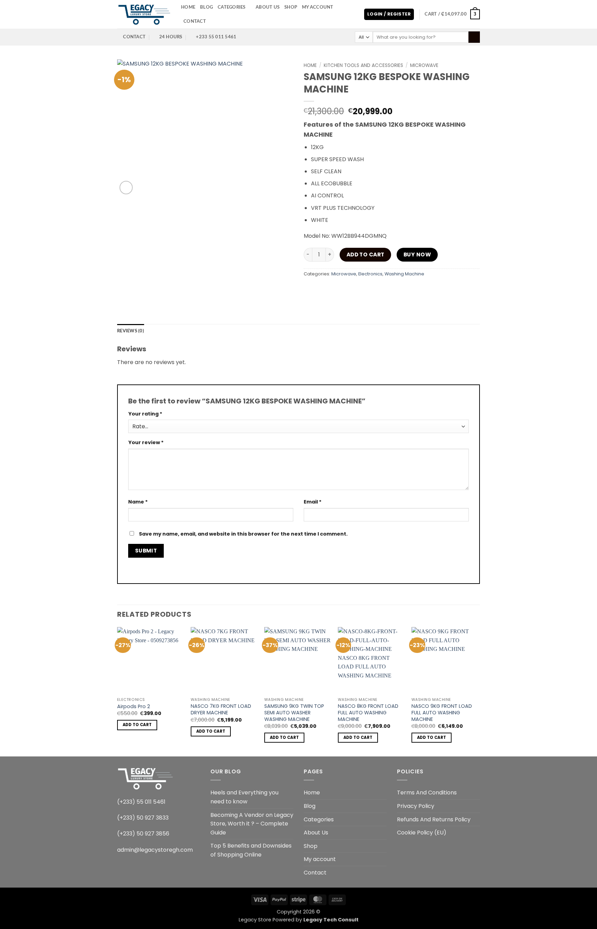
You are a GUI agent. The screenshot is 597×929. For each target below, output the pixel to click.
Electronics (370, 274)
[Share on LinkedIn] (372, 289)
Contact (194, 21)
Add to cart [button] (137, 724)
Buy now (417, 254)
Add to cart (366, 254)
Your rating (145, 413)
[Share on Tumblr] (384, 289)
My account (317, 7)
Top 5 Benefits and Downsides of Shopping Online (251, 850)
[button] (389, 14)
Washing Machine (404, 274)
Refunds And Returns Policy (434, 819)
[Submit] (474, 37)
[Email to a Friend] (347, 289)
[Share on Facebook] (310, 289)
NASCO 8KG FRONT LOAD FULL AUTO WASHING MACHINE (368, 712)
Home (188, 7)
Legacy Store (255, 919)
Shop (290, 7)
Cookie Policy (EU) (421, 833)
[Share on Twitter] (335, 289)
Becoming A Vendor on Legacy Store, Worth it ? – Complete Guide (251, 824)
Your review (146, 442)
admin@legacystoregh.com (155, 850)
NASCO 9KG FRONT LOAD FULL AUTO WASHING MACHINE (441, 712)
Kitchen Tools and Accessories (363, 65)
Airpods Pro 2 (133, 706)
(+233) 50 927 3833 (143, 818)
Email (313, 501)
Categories (232, 7)
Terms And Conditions (427, 792)
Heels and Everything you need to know (244, 797)
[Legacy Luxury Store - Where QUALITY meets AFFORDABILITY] (144, 14)
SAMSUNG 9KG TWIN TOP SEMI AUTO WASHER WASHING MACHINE (294, 712)
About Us (267, 7)
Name (138, 501)
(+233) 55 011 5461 (141, 802)
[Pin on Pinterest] (360, 289)
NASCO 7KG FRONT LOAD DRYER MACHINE (221, 709)
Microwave (424, 65)
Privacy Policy (415, 806)
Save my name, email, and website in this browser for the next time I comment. (243, 533)
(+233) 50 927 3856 (143, 834)
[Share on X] (322, 289)
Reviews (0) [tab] (130, 331)
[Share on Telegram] (397, 289)
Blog (206, 7)
